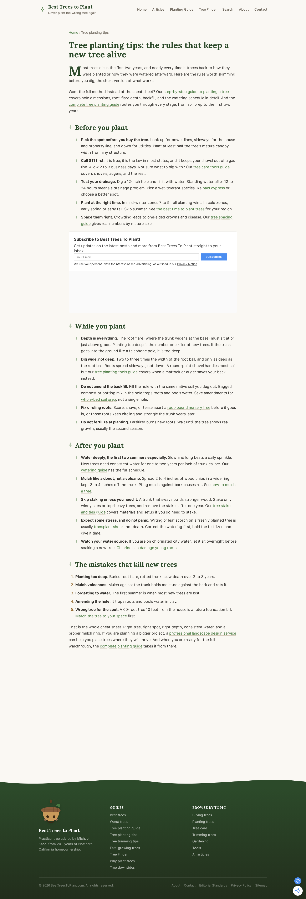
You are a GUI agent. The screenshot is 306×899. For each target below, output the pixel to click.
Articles (158, 9)
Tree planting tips (123, 835)
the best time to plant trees (180, 209)
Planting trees (203, 822)
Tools (196, 848)
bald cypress (214, 188)
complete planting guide (121, 646)
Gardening (200, 841)
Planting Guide (181, 9)
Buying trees (202, 815)
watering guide (94, 470)
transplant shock (109, 527)
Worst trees (119, 822)
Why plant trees (122, 861)
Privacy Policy (241, 885)
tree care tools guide (211, 167)
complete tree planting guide (94, 104)
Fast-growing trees (125, 848)
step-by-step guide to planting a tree (196, 91)
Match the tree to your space (101, 616)
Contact (260, 9)
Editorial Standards (213, 885)
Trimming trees (204, 835)
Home (142, 9)
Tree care (199, 828)
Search (227, 9)
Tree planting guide (125, 828)
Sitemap (261, 885)
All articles (200, 854)
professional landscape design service (202, 633)
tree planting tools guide (116, 372)
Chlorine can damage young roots (147, 548)
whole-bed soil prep (98, 399)
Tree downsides (122, 867)
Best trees (118, 815)
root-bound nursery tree (188, 407)
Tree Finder (208, 9)
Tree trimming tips (124, 841)
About (244, 9)
